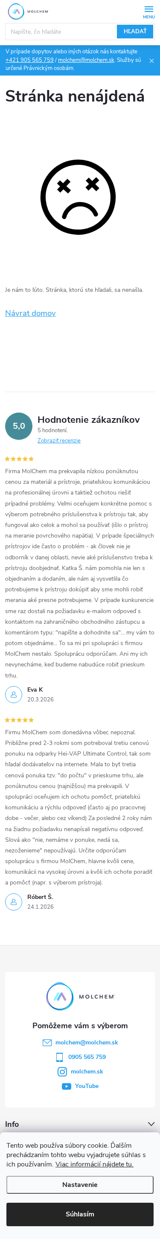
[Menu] (148, 11)
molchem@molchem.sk (86, 60)
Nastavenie (80, 1185)
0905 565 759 (87, 1057)
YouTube (87, 1086)
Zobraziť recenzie (59, 441)
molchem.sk (87, 1071)
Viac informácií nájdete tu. (94, 1164)
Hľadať (135, 31)
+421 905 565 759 (30, 60)
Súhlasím (80, 1214)
